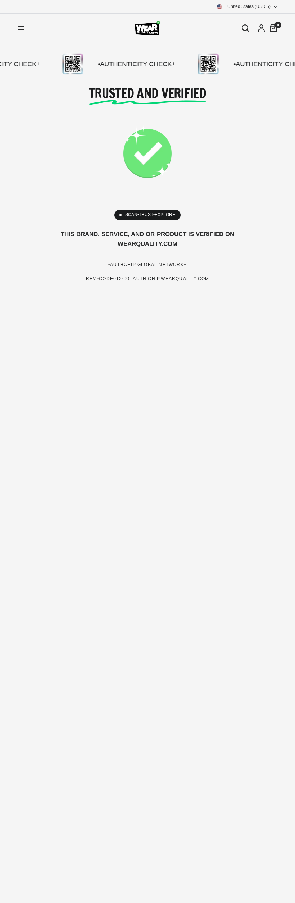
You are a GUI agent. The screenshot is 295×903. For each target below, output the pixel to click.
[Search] (245, 28)
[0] (271, 28)
